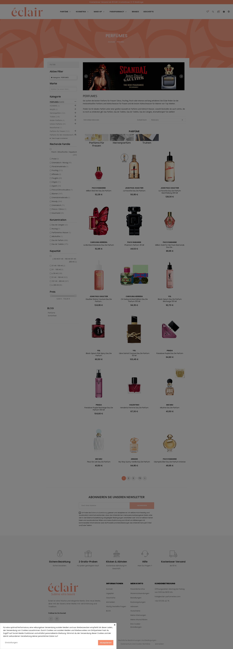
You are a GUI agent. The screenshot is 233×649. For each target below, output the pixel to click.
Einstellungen (11, 642)
